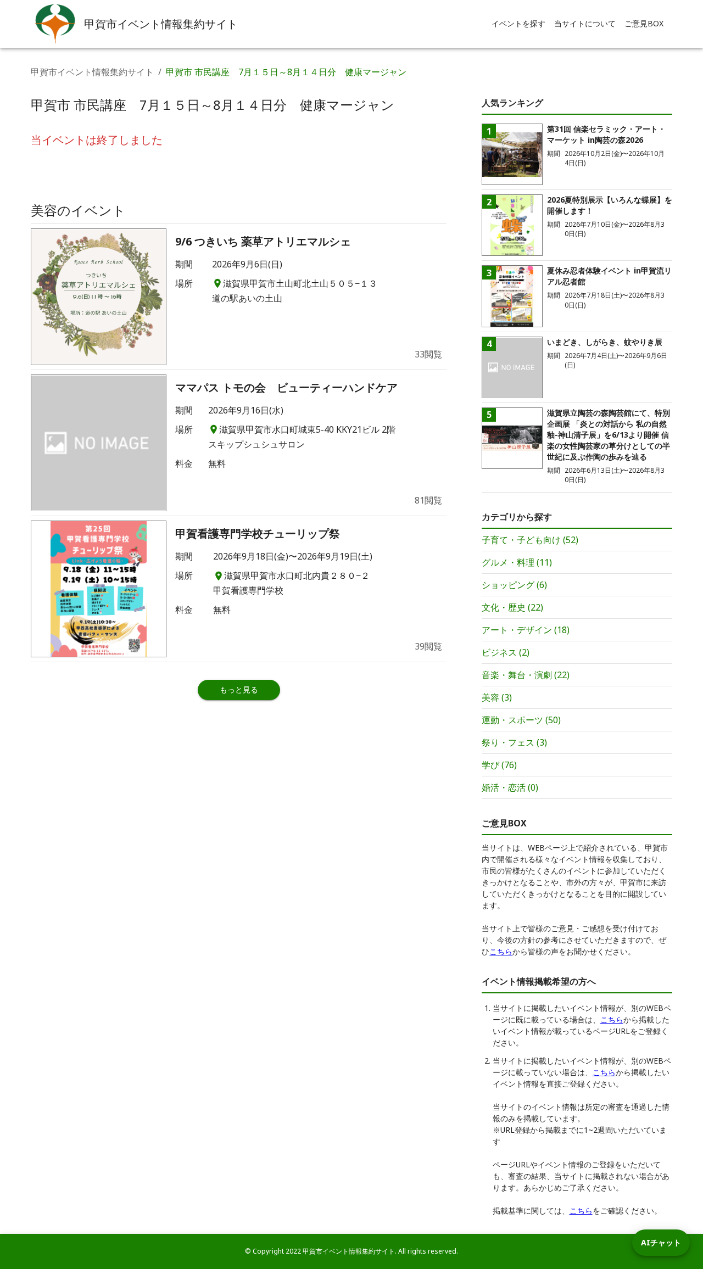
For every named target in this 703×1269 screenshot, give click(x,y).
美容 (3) (497, 697)
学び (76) (499, 765)
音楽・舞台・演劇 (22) (526, 675)
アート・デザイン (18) (526, 630)
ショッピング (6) (514, 585)
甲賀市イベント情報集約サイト (92, 72)
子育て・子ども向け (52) (530, 540)
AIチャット (661, 1242)
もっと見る (239, 689)
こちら (500, 951)
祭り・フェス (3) (514, 742)
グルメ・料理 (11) (517, 562)
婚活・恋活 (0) (510, 787)
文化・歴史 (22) (512, 607)
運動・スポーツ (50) (521, 720)
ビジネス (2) (505, 652)
